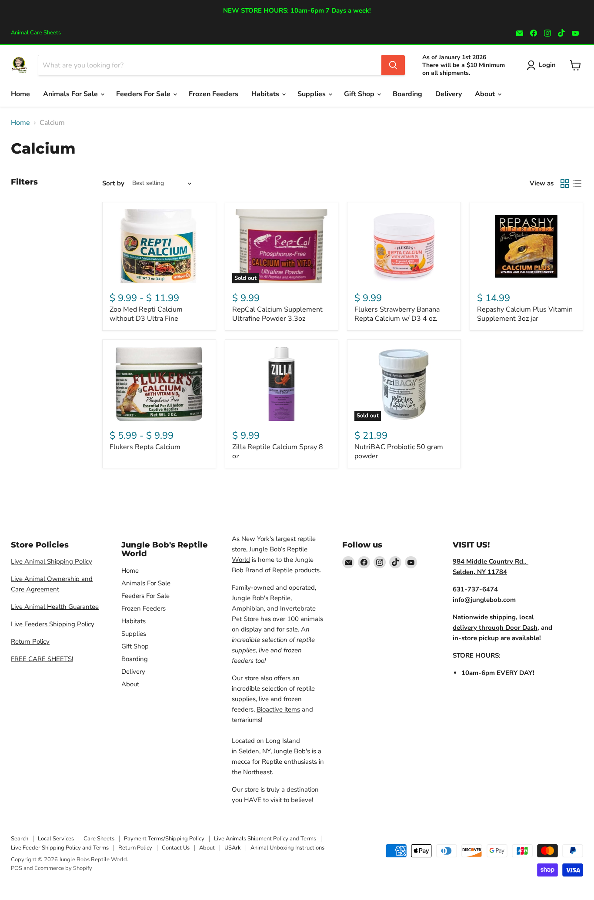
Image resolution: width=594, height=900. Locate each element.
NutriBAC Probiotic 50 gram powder (398, 451)
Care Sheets (98, 839)
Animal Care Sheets (36, 33)
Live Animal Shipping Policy (51, 561)
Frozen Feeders (213, 94)
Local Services (56, 839)
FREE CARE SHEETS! (42, 659)
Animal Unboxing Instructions (287, 848)
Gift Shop (360, 94)
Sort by (113, 183)
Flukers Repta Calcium (145, 447)
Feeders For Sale (144, 94)
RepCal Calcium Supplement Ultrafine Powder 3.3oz (277, 314)
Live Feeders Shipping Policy (52, 624)
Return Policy (30, 641)
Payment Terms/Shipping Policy (164, 839)
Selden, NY (254, 751)
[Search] (393, 65)
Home (20, 94)
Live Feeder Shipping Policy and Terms (60, 848)
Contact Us (176, 848)
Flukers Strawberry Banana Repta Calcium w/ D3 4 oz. (397, 314)
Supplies (312, 94)
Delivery (448, 94)
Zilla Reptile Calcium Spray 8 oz (277, 451)
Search (19, 839)
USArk (232, 848)
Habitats (266, 94)
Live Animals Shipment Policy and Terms (265, 839)
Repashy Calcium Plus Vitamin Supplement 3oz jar (525, 314)
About (486, 94)
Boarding (407, 94)
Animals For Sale (71, 94)
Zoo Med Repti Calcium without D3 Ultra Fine (146, 314)
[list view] (577, 184)
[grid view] (565, 184)
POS (16, 868)
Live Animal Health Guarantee (55, 606)
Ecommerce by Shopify (63, 868)
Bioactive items (278, 709)
